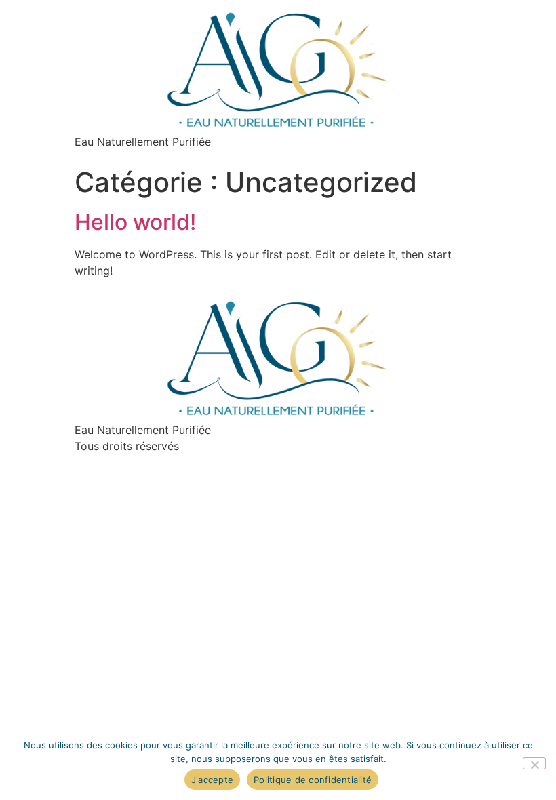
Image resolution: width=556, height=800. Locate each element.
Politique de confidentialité (313, 779)
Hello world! (135, 222)
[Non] (534, 763)
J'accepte (212, 779)
